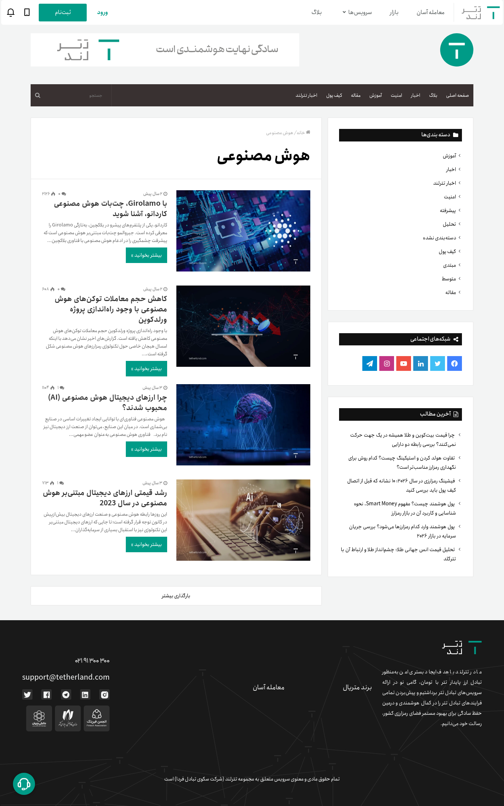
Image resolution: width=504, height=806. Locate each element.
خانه (301, 133)
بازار (394, 12)
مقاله (355, 95)
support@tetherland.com (66, 677)
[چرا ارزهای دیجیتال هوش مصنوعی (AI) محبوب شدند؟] (243, 426)
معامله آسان (431, 12)
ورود (102, 12)
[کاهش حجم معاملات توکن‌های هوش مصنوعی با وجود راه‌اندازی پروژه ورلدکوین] (243, 328)
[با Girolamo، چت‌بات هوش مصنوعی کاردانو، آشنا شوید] (243, 232)
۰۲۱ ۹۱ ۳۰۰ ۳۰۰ (92, 661)
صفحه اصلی (457, 95)
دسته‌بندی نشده (439, 238)
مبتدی (449, 265)
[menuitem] (457, 95)
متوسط (449, 279)
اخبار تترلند (306, 95)
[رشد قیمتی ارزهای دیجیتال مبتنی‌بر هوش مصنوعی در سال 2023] (243, 521)
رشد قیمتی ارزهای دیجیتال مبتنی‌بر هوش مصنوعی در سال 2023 (105, 498)
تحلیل (449, 224)
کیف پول (334, 95)
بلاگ (316, 12)
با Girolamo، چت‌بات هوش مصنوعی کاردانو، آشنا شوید (110, 209)
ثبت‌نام (63, 12)
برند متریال (357, 687)
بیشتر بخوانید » (146, 255)
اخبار (415, 95)
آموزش (375, 95)
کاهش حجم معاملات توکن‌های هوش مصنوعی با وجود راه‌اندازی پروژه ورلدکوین (111, 309)
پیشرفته (448, 210)
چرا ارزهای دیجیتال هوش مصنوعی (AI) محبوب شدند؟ (107, 403)
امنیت (396, 95)
